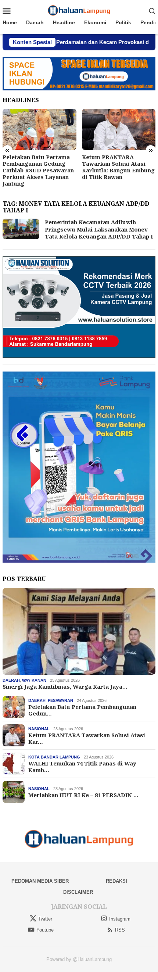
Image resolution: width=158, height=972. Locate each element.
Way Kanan (34, 680)
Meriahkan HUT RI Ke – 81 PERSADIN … (83, 795)
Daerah (11, 680)
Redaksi (116, 881)
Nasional (39, 729)
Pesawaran (60, 700)
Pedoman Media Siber (40, 881)
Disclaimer (78, 892)
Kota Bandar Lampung (54, 757)
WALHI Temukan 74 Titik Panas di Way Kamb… (82, 766)
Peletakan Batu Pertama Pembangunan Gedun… (82, 710)
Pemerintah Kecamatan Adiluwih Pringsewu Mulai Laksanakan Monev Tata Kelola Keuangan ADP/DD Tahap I (99, 229)
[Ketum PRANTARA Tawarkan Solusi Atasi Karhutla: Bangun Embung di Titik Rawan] (119, 129)
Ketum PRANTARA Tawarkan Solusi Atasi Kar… (86, 738)
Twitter (45, 919)
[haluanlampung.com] (79, 10)
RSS (120, 930)
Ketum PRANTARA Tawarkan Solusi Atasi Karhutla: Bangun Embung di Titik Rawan (118, 167)
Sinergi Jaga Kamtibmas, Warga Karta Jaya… (65, 686)
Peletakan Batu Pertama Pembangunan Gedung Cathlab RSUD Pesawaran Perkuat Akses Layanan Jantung (38, 170)
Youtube (45, 930)
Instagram (119, 919)
